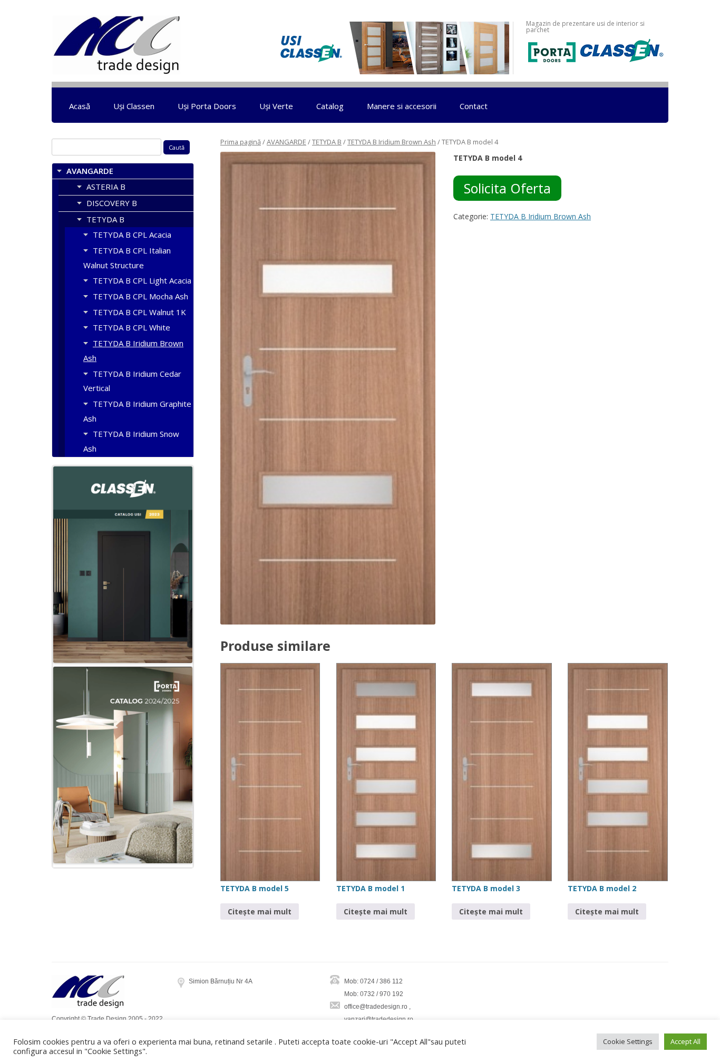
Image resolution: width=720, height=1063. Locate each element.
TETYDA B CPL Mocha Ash (140, 296)
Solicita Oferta (507, 188)
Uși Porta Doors (207, 106)
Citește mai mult (259, 911)
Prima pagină (240, 142)
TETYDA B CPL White (131, 327)
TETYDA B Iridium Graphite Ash (137, 411)
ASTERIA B (105, 186)
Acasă (79, 106)
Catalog (330, 106)
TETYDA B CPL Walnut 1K (139, 312)
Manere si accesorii (401, 106)
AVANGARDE (286, 142)
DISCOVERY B (111, 203)
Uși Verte (276, 106)
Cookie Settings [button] (628, 1041)
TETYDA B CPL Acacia (132, 234)
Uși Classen (133, 106)
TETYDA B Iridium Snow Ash (131, 441)
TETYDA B (327, 142)
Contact (474, 106)
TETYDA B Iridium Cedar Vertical (132, 381)
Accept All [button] (685, 1041)
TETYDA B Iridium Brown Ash (391, 142)
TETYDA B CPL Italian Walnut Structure (127, 257)
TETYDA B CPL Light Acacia (142, 280)
